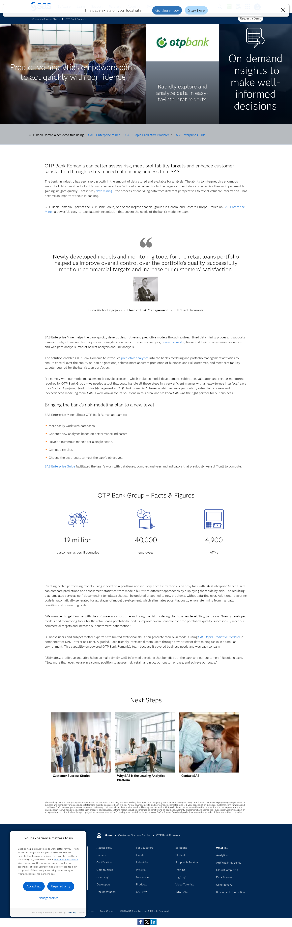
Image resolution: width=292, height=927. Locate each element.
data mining (104, 191)
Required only (60, 886)
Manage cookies (48, 898)
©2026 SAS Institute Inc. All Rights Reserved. (144, 911)
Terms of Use (87, 911)
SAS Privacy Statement (66, 859)
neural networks (173, 342)
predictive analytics (135, 358)
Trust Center (106, 911)
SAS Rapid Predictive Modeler (147, 135)
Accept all (33, 886)
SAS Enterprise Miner (104, 135)
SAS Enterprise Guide (190, 135)
